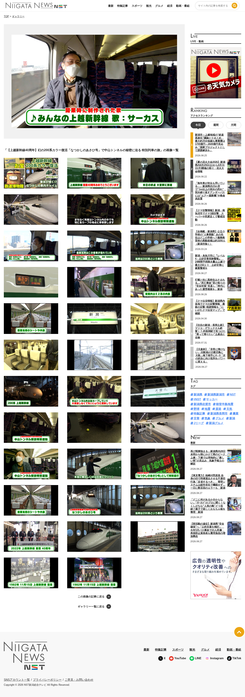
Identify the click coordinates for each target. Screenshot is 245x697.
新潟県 (198, 394)
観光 (149, 5)
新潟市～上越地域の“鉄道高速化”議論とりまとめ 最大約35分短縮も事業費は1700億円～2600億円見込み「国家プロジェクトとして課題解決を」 (210, 142)
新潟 (232, 418)
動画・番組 (182, 5)
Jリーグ (199, 423)
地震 (207, 408)
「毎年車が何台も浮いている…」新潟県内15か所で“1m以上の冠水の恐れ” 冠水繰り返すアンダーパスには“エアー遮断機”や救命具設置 (210, 191)
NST (233, 394)
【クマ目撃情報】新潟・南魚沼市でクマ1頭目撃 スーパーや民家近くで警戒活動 (210, 215)
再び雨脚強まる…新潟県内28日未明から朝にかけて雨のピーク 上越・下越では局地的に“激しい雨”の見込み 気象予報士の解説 (209, 457)
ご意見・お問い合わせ (79, 679)
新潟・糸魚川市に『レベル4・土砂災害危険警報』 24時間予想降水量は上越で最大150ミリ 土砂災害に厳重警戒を (210, 261)
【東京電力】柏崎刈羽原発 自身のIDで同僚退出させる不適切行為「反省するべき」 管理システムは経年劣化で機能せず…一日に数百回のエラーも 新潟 (207, 481)
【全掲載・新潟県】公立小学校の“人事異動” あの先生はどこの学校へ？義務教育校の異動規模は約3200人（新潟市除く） (210, 237)
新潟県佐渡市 (202, 404)
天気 (229, 408)
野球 (196, 408)
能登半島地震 (224, 404)
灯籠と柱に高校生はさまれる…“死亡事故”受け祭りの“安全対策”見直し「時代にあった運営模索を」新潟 (210, 284)
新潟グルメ (216, 423)
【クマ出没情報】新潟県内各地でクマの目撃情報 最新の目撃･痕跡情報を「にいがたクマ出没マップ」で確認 (210, 307)
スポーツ (137, 5)
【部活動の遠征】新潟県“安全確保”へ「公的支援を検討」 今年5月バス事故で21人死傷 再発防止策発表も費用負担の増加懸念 (207, 530)
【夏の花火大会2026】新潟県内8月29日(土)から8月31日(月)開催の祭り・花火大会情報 (210, 167)
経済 (169, 5)
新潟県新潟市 (216, 394)
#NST (197, 399)
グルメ (159, 5)
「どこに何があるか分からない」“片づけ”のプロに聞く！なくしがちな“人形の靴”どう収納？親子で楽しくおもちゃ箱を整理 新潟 (207, 505)
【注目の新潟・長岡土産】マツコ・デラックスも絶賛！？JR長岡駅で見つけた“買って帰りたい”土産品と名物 (210, 331)
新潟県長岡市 (219, 413)
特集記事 (122, 5)
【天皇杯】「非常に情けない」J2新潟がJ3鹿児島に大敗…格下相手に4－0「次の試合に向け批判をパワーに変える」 (210, 355)
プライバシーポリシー (47, 679)
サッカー (212, 399)
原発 (218, 408)
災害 (196, 418)
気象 (207, 418)
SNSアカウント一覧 (17, 679)
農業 (235, 413)
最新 (111, 5)
